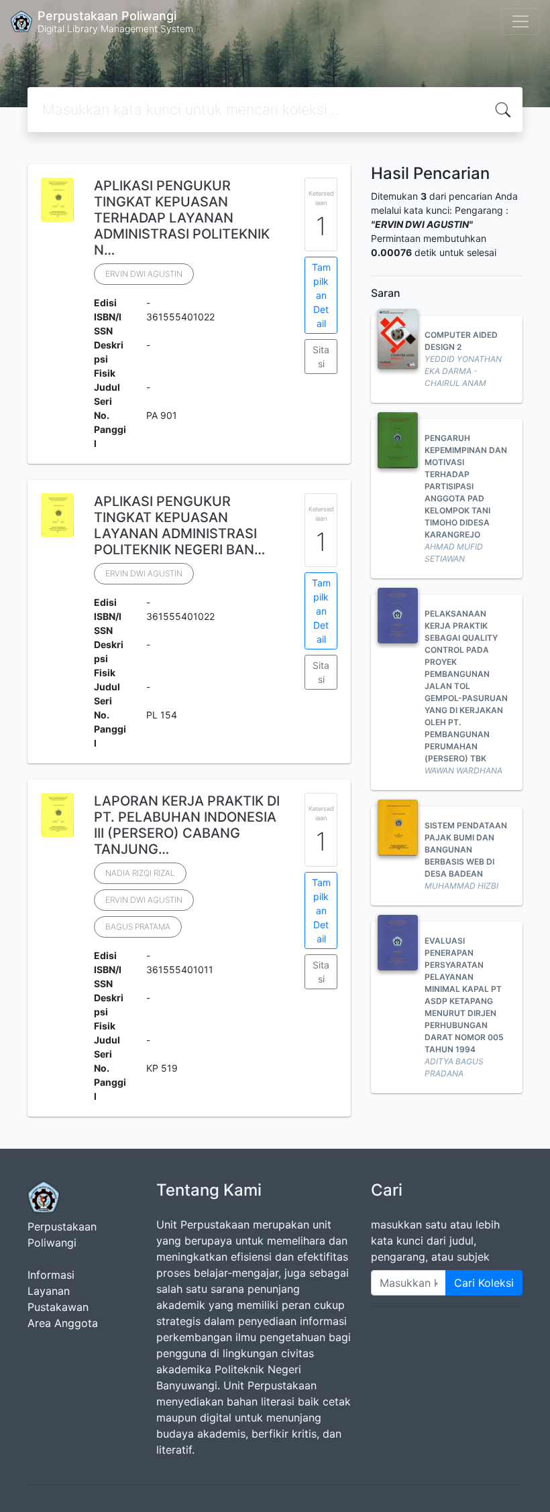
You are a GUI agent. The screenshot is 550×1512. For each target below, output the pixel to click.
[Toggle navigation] (520, 21)
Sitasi (321, 356)
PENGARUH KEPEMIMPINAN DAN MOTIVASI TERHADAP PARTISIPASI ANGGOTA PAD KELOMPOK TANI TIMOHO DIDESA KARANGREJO (466, 486)
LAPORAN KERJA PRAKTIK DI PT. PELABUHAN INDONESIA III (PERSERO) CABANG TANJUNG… (187, 825)
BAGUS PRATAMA (137, 927)
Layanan (49, 1291)
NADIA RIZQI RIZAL (140, 873)
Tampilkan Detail (321, 295)
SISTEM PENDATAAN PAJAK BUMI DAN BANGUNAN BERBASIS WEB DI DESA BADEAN (466, 849)
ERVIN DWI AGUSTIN (143, 274)
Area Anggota (63, 1323)
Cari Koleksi (484, 1282)
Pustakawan (58, 1307)
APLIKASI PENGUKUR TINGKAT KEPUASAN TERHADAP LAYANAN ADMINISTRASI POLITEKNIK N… (182, 218)
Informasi (51, 1274)
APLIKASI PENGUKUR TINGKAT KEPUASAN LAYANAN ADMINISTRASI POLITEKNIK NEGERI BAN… (179, 525)
